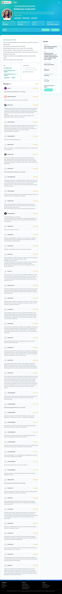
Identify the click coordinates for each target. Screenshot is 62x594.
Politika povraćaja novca (26, 587)
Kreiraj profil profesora (46, 585)
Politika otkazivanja (25, 588)
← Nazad (15, 2)
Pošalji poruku (46, 29)
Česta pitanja (44, 584)
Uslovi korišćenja (25, 584)
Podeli (4, 29)
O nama (3, 584)
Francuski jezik (18, 18)
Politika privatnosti (25, 585)
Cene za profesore (45, 587)
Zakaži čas (55, 29)
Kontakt (3, 587)
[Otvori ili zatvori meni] (59, 2)
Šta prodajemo (4, 585)
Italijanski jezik (26, 18)
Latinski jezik (34, 18)
